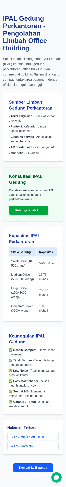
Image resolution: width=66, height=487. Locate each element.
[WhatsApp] (56, 477)
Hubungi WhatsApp (28, 210)
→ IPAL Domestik (21, 446)
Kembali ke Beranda (33, 467)
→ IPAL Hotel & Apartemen (27, 436)
